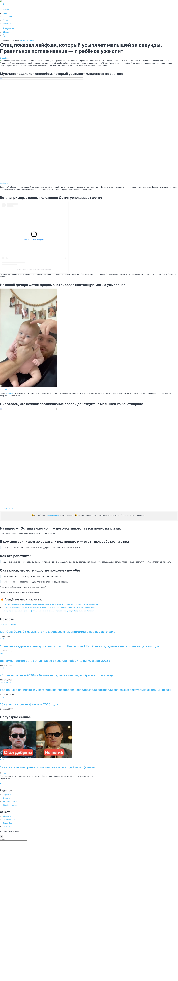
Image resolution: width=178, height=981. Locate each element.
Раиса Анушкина (27, 41)
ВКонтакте (7, 816)
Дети (7, 58)
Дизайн (6, 10)
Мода (14, 624)
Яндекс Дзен (8, 823)
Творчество (7, 17)
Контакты (6, 798)
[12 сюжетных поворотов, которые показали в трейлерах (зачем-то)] (36, 739)
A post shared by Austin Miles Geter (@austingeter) (34, 269)
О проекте (7, 795)
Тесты (5, 20)
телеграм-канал (52, 515)
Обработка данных (10, 805)
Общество (4, 682)
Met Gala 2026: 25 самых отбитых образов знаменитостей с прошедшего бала (57, 631)
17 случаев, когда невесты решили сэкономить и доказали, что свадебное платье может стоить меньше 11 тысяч (49, 607)
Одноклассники (9, 820)
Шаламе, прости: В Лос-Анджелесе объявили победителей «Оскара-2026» (55, 660)
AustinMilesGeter (6, 389)
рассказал (10, 393)
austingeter (4, 183)
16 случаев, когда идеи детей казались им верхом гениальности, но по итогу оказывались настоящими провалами (50, 604)
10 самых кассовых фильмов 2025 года (29, 704)
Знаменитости (6, 624)
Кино (5, 13)
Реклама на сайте (10, 801)
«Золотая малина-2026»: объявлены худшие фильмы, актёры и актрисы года (57, 675)
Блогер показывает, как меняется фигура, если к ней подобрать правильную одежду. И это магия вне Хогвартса (49, 611)
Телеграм (6, 826)
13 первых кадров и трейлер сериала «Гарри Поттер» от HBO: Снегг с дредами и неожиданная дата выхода (79, 646)
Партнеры (7, 24)
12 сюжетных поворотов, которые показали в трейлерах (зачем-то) (50, 767)
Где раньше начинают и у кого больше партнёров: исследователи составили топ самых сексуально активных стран (85, 690)
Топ (9, 682)
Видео (2, 58)
